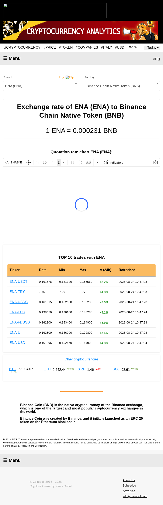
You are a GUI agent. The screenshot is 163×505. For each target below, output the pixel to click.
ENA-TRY (17, 292)
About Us (129, 480)
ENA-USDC (19, 302)
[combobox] (40, 86)
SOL (116, 369)
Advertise (129, 490)
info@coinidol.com (135, 496)
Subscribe (129, 485)
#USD (119, 47)
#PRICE (50, 47)
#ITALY (106, 47)
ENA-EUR (17, 312)
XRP (81, 369)
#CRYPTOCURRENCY (22, 47)
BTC (12, 369)
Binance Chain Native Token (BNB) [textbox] (113, 86)
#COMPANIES (87, 47)
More (133, 47)
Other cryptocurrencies (81, 359)
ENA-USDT (18, 281)
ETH (47, 369)
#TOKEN (66, 47)
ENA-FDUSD (20, 322)
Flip (62, 77)
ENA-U (15, 332)
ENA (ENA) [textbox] (13, 86)
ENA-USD (17, 343)
